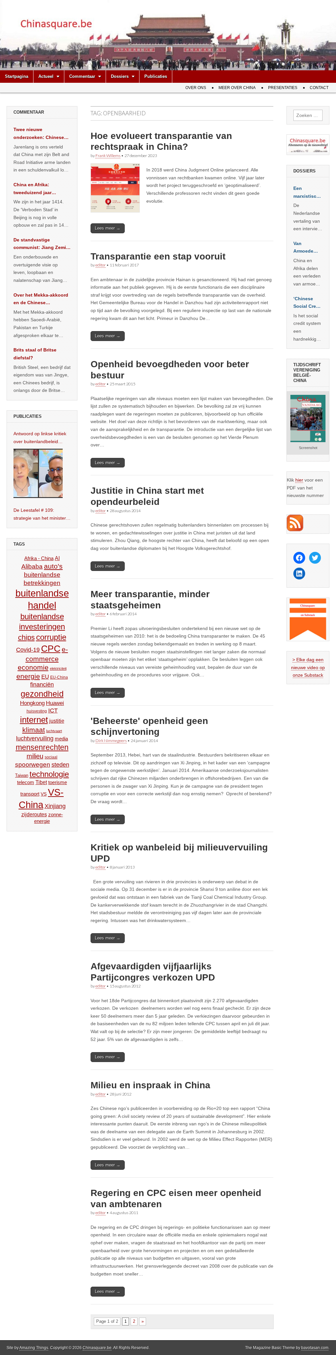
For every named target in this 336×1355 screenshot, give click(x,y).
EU (45, 677)
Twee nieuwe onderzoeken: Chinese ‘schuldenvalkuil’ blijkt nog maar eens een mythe (38, 134)
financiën (42, 684)
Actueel (45, 76)
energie (28, 676)
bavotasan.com (314, 1347)
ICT (53, 710)
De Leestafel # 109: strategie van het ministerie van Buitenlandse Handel (41, 515)
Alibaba (32, 566)
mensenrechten (42, 747)
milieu (35, 756)
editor (100, 264)
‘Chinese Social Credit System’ (307, 303)
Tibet (41, 782)
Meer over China (237, 87)
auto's (53, 566)
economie (33, 667)
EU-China (59, 677)
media (61, 738)
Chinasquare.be (97, 1347)
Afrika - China (38, 558)
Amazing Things (33, 1347)
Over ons (195, 87)
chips (26, 637)
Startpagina (16, 76)
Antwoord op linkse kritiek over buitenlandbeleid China (39, 438)
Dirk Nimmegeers (111, 740)
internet (34, 720)
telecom (25, 782)
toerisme (57, 782)
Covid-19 (28, 649)
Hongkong (32, 703)
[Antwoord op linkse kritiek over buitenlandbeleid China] (38, 473)
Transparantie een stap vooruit (158, 256)
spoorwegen (32, 764)
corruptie (51, 637)
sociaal (51, 757)
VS (44, 794)
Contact (319, 87)
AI (57, 558)
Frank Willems (107, 155)
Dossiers (120, 76)
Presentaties (282, 87)
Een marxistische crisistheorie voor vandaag (307, 193)
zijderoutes (34, 814)
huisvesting (37, 711)
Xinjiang (55, 806)
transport (29, 794)
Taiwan (21, 775)
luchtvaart (54, 731)
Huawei (55, 703)
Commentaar (82, 76)
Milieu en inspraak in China (150, 1085)
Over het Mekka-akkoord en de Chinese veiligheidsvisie (40, 299)
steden (60, 764)
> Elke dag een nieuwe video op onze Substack (308, 667)
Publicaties (155, 76)
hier (299, 480)
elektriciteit (58, 668)
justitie (56, 721)
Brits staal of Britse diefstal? (34, 353)
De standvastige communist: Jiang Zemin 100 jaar (41, 244)
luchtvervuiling (34, 738)
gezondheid (42, 693)
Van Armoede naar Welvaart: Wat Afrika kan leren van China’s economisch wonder (307, 248)
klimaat (33, 730)
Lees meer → (107, 228)
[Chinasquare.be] (168, 35)
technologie (49, 774)
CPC (50, 648)
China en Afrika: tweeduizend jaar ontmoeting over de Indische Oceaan (35, 189)
